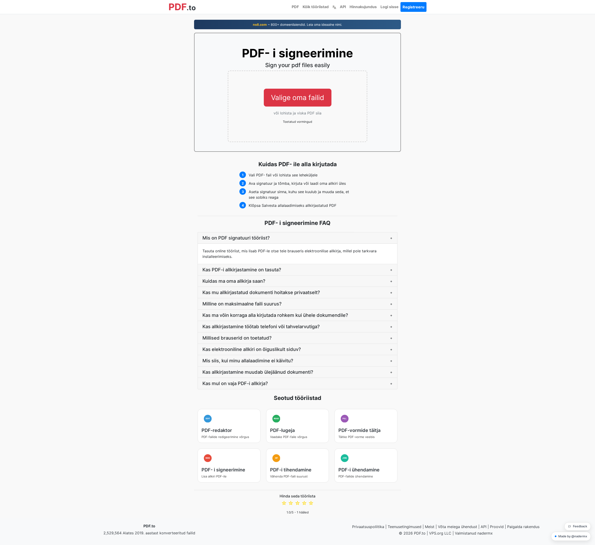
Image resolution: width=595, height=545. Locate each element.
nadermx (485, 533)
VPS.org (436, 533)
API (343, 6)
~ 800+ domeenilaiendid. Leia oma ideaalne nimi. (297, 24)
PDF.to (149, 526)
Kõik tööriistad (316, 6)
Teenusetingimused (404, 526)
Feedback (580, 526)
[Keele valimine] (334, 6)
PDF (295, 6)
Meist (429, 526)
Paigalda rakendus (523, 526)
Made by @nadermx (572, 536)
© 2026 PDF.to (412, 533)
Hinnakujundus (363, 6)
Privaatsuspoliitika (368, 526)
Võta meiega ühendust (457, 526)
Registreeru (413, 7)
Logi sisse (389, 6)
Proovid (497, 526)
